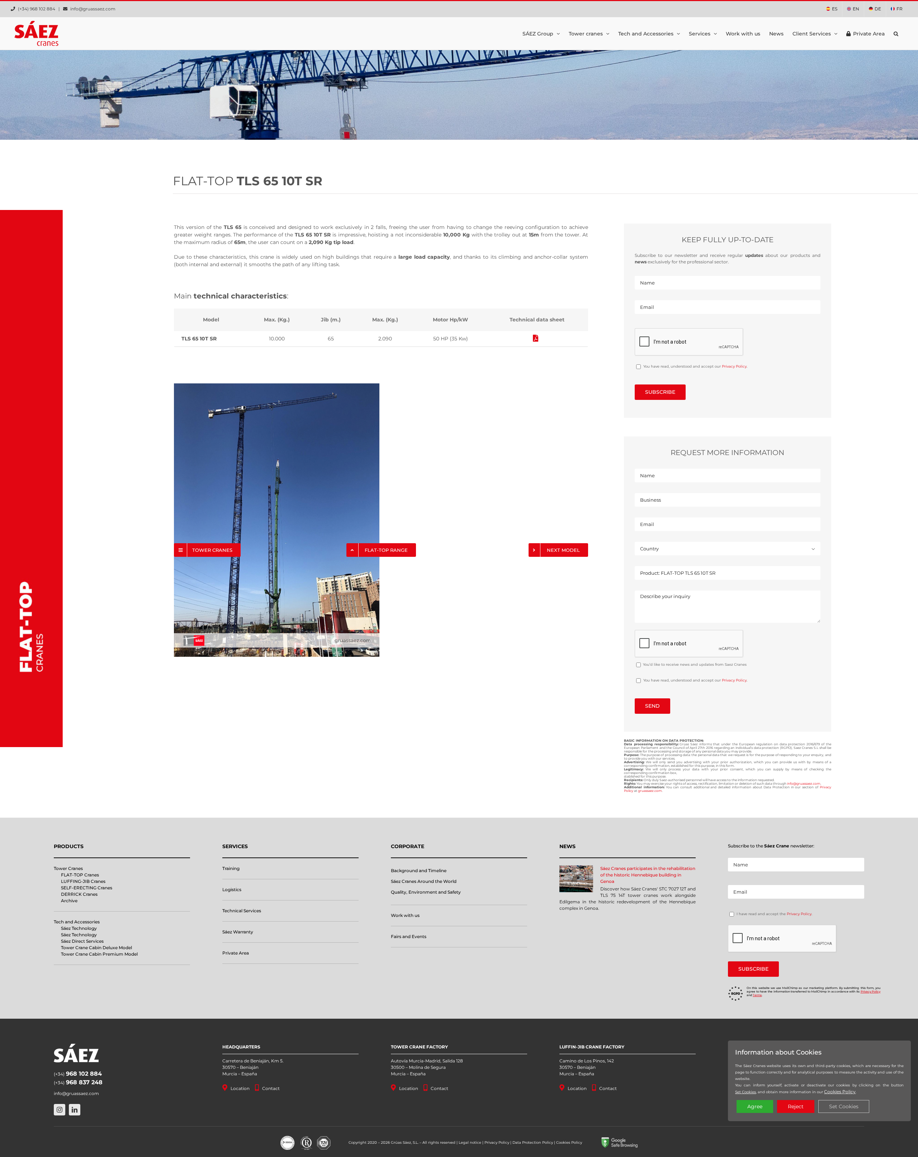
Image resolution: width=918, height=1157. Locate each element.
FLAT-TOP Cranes (80, 875)
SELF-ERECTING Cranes (86, 887)
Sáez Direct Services (82, 941)
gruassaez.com (650, 791)
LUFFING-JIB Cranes (83, 881)
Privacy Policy (734, 366)
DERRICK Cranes (79, 894)
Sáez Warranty (237, 931)
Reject (796, 1106)
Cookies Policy (569, 1142)
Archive (69, 900)
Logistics (231, 889)
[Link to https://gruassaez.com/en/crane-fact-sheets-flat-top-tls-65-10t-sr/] (535, 338)
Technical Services (241, 910)
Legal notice (470, 1142)
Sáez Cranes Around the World (423, 881)
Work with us (405, 915)
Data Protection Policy (532, 1142)
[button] (896, 33)
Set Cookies (745, 1092)
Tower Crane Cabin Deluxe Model (96, 947)
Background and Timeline (418, 870)
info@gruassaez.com (92, 8)
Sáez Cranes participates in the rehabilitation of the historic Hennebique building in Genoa (647, 875)
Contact (271, 1088)
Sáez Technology (79, 928)
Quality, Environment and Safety (426, 892)
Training (231, 868)
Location (240, 1088)
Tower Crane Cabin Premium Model (99, 954)
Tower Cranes (68, 868)
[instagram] (59, 1109)
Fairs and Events (408, 936)
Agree (754, 1106)
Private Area (235, 953)
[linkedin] (74, 1109)
